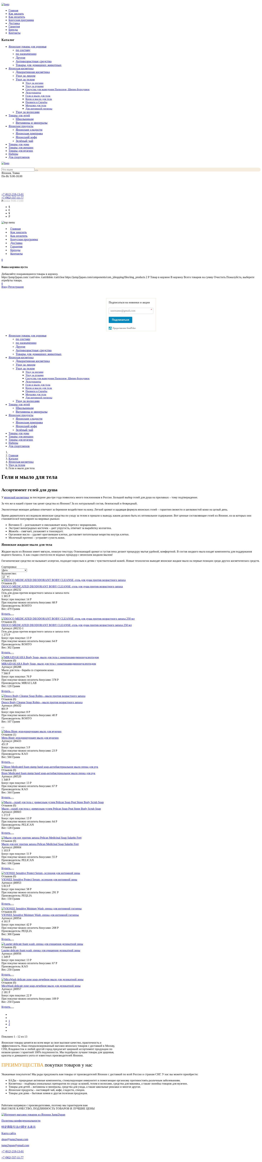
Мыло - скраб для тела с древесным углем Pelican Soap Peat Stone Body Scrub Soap (51, 808)
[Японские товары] (33, 1114)
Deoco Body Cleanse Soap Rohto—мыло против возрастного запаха (42, 702)
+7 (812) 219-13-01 (12, 194)
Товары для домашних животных (38, 65)
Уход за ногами (34, 83)
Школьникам (25, 119)
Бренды (13, 29)
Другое (20, 57)
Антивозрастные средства (34, 61)
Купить (6, 613)
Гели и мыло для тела (37, 95)
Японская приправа (29, 133)
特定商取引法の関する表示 (18, 1126)
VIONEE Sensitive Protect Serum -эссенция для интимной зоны (39, 879)
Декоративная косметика (33, 72)
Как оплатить (17, 16)
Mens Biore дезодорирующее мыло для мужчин (30, 737)
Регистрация (16, 286)
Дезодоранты (33, 92)
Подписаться (120, 319)
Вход (4, 286)
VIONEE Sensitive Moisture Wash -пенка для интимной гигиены (40, 914)
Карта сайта (8, 1133)
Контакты (14, 32)
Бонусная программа (21, 20)
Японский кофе (26, 137)
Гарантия (14, 26)
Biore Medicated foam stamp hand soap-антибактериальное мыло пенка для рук (48, 773)
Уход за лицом (25, 75)
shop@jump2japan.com (14, 1139)
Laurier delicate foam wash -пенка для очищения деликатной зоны (40, 950)
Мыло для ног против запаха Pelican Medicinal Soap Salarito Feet (40, 844)
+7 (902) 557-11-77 (12, 197)
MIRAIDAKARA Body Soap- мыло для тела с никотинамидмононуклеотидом (48, 663)
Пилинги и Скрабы (36, 102)
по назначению (26, 54)
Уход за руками (34, 86)
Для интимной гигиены (38, 108)
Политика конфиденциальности (20, 1120)
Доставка (14, 23)
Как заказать (16, 13)
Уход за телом (25, 79)
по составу (23, 50)
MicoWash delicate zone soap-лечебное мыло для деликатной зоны (41, 985)
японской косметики (16, 497)
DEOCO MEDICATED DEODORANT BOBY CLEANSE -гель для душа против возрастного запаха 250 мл (66, 625)
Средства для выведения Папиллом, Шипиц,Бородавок (57, 89)
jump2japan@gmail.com (15, 1145)
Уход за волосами (28, 112)
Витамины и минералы (31, 122)
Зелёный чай (24, 141)
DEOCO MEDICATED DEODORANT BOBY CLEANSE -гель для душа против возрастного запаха (62, 586)
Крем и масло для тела (38, 99)
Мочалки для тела (35, 105)
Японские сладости (29, 129)
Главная (13, 10)
